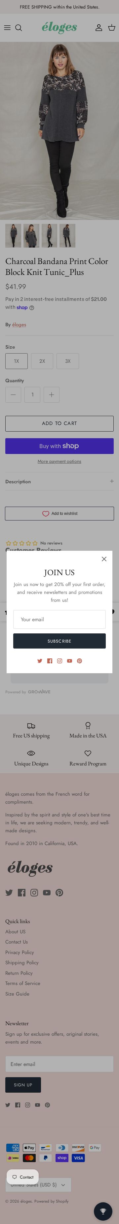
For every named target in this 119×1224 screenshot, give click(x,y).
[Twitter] (39, 660)
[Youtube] (69, 660)
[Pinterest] (79, 660)
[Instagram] (59, 660)
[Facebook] (49, 660)
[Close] (104, 559)
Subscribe (59, 641)
